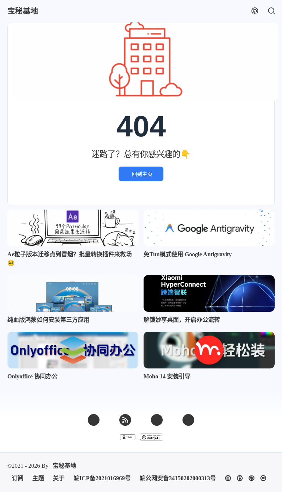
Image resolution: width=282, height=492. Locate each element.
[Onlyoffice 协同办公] (72, 350)
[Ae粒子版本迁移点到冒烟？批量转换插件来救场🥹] (72, 228)
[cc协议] (246, 478)
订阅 (18, 478)
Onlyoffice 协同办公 (32, 376)
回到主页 (142, 174)
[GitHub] (157, 420)
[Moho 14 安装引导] (209, 350)
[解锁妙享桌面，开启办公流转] (209, 293)
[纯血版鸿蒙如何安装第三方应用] (72, 293)
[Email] (94, 420)
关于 (59, 478)
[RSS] (125, 420)
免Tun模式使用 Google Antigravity (188, 254)
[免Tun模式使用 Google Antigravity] (209, 228)
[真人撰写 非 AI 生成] (151, 437)
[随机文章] (254, 11)
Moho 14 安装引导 (167, 376)
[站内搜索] (271, 11)
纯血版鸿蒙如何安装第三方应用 (48, 320)
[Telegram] (188, 420)
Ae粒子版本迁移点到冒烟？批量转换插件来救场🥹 (69, 258)
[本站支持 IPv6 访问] (127, 437)
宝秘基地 (64, 466)
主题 (38, 478)
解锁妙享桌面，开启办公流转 (182, 320)
